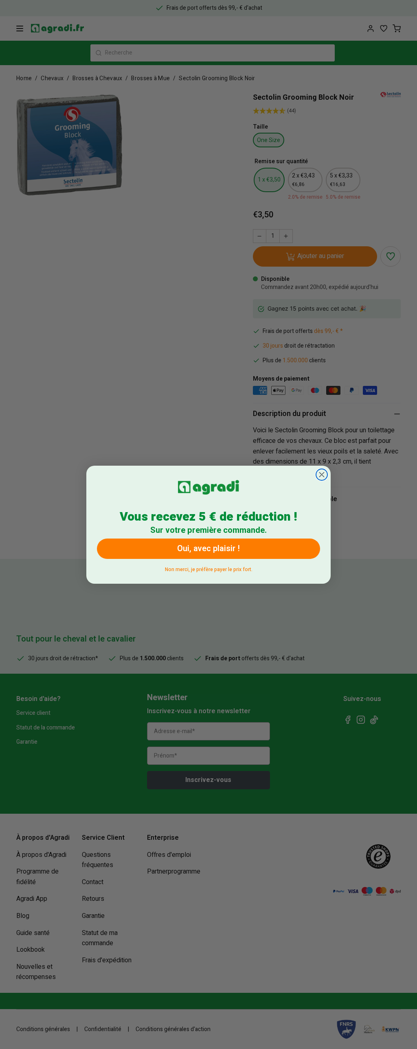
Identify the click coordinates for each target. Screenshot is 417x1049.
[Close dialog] (321, 474)
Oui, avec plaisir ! (208, 548)
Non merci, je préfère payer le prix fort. (208, 568)
